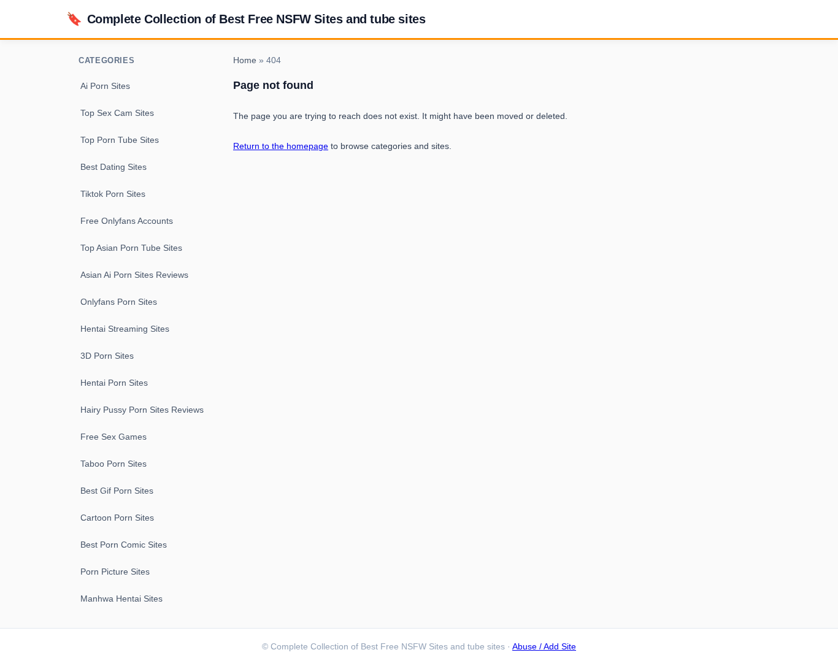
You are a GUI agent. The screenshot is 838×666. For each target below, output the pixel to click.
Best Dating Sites (113, 167)
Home (244, 60)
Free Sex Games (113, 437)
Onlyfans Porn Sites (118, 302)
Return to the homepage (280, 146)
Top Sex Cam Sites (117, 113)
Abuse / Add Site (544, 646)
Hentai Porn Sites (114, 383)
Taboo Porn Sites (113, 464)
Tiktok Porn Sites (112, 194)
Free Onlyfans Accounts (126, 221)
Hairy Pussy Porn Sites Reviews (142, 410)
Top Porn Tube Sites (119, 140)
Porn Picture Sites (115, 571)
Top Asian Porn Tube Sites (131, 248)
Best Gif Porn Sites (116, 491)
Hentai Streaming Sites (124, 329)
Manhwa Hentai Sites (121, 598)
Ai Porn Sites (105, 86)
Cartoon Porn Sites (117, 517)
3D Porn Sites (107, 356)
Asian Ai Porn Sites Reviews (134, 275)
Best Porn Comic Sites (123, 544)
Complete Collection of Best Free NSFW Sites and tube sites (245, 19)
